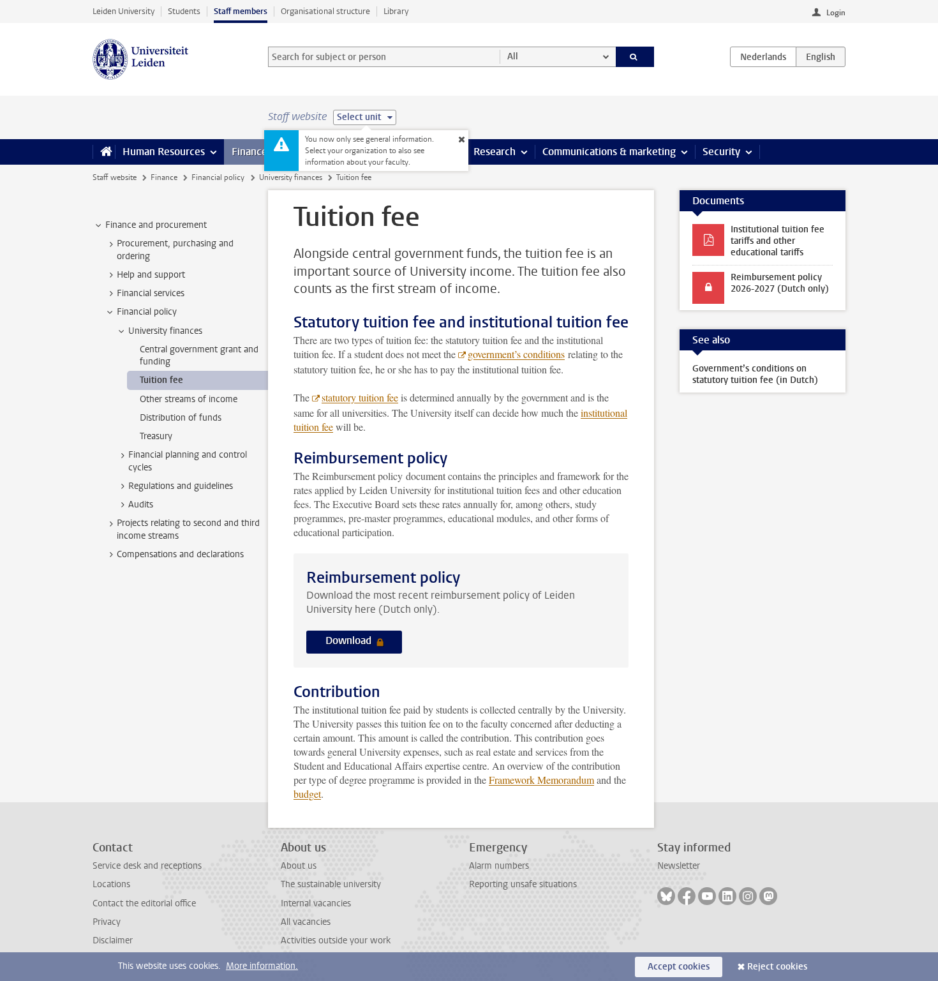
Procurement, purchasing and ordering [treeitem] (175, 249)
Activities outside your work (336, 940)
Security (721, 151)
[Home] (104, 152)
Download (349, 640)
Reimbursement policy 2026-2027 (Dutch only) (780, 283)
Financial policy (217, 177)
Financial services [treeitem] (150, 293)
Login (835, 13)
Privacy (107, 922)
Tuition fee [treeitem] (161, 380)
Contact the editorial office (144, 903)
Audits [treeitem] (140, 504)
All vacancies (306, 922)
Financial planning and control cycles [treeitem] (187, 461)
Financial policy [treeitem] (147, 312)
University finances (290, 177)
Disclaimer (113, 940)
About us (298, 866)
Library (395, 11)
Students (184, 11)
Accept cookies (679, 967)
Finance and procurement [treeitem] (156, 225)
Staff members (240, 11)
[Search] (635, 57)
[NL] (763, 57)
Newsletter (678, 866)
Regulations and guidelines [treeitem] (180, 486)
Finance (249, 151)
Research (494, 151)
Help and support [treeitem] (151, 275)
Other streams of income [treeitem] (188, 399)
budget (307, 793)
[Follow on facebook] (687, 896)
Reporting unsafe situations (523, 884)
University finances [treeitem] (165, 331)
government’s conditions (516, 354)
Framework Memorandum (541, 779)
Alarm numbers (499, 866)
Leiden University (123, 11)
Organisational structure (325, 11)
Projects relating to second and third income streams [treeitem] (188, 529)
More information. (262, 966)
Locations (111, 884)
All (512, 56)
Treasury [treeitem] (156, 436)
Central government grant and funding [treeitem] (199, 355)
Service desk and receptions (147, 866)
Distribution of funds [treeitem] (180, 418)
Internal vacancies (316, 903)
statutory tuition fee (360, 397)
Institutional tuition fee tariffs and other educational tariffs (777, 240)
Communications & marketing (609, 151)
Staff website (115, 177)
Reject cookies (777, 967)
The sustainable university (331, 884)
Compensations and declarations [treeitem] (180, 554)
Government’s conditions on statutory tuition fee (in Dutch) (755, 374)
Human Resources (164, 151)
